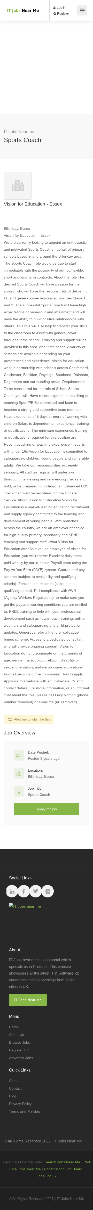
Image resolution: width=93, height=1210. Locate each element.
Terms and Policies (24, 1111)
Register (62, 13)
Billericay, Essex (41, 776)
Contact (15, 1088)
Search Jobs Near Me (62, 1162)
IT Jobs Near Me (28, 1000)
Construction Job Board (63, 1169)
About (14, 1080)
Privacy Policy (20, 1104)
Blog (12, 1096)
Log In (61, 8)
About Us (16, 1035)
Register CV (19, 1050)
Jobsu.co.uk (46, 1176)
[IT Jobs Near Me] (22, 4)
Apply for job (46, 809)
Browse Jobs (19, 1042)
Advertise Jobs (21, 1058)
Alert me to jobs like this (32, 719)
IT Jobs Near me (19, 131)
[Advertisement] (46, 67)
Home (14, 1027)
